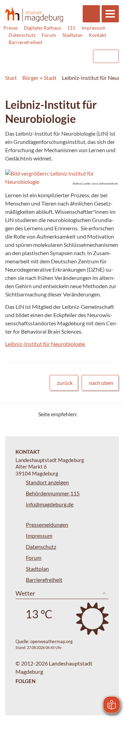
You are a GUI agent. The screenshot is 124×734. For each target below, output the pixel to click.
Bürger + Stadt (39, 77)
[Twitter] (85, 414)
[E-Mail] (102, 414)
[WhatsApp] (111, 414)
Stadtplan (72, 35)
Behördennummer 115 (53, 493)
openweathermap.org (51, 641)
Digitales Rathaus (42, 28)
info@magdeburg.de (49, 504)
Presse (10, 28)
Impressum (93, 28)
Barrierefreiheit (25, 42)
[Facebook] (94, 414)
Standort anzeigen (47, 482)
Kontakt (97, 35)
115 (71, 28)
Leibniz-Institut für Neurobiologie (45, 343)
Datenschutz (22, 35)
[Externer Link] (31, 53)
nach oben (101, 382)
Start (11, 77)
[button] (62, 177)
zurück (65, 382)
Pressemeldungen (47, 524)
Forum (49, 35)
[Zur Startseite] (34, 14)
